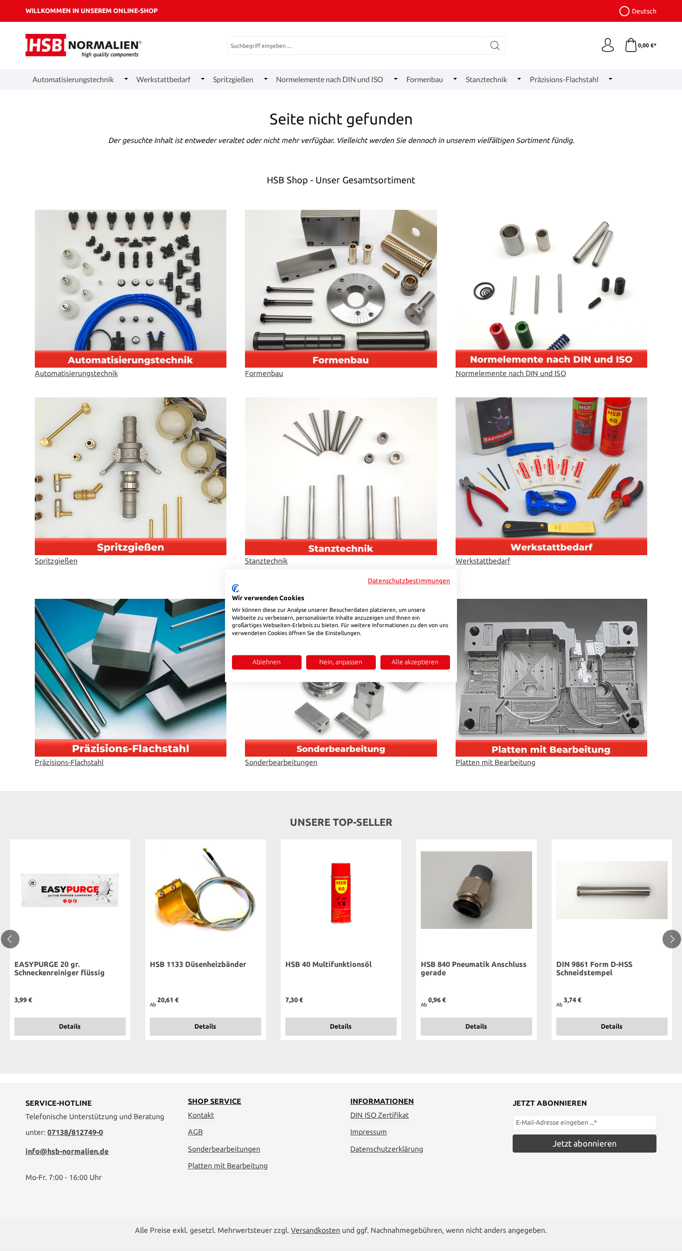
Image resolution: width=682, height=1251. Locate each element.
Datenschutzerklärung (386, 1149)
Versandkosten (315, 1230)
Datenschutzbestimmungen (409, 580)
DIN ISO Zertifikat (379, 1115)
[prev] (10, 939)
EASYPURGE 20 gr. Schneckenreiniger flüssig (59, 968)
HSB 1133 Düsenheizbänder (198, 964)
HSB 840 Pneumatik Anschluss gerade (474, 968)
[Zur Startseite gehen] (84, 46)
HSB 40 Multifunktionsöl (328, 964)
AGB (195, 1132)
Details (70, 1026)
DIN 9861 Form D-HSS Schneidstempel (594, 968)
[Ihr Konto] (608, 45)
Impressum (368, 1132)
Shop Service (214, 1101)
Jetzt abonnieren (585, 1143)
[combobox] (356, 45)
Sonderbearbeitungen (224, 1149)
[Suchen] (495, 45)
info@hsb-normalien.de (67, 1151)
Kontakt (201, 1115)
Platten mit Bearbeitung (228, 1165)
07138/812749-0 (75, 1132)
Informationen (382, 1101)
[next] (672, 939)
